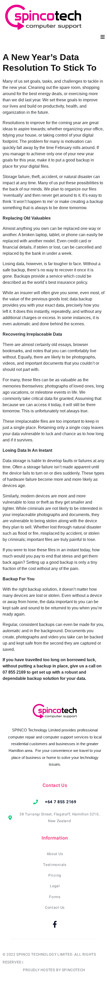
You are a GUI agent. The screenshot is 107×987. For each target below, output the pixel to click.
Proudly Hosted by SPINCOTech (54, 970)
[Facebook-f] (54, 924)
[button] (102, 37)
